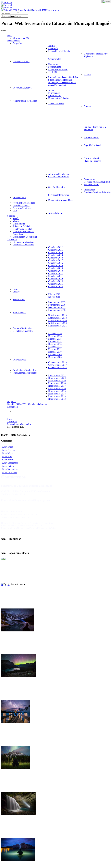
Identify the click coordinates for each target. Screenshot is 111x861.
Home (10, 419)
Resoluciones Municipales (19, 424)
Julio (10, 456)
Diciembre (12, 472)
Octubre (11, 466)
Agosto (10, 459)
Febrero (11, 450)
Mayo (10, 453)
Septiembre (13, 463)
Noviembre (13, 469)
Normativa (12, 421)
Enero (10, 447)
